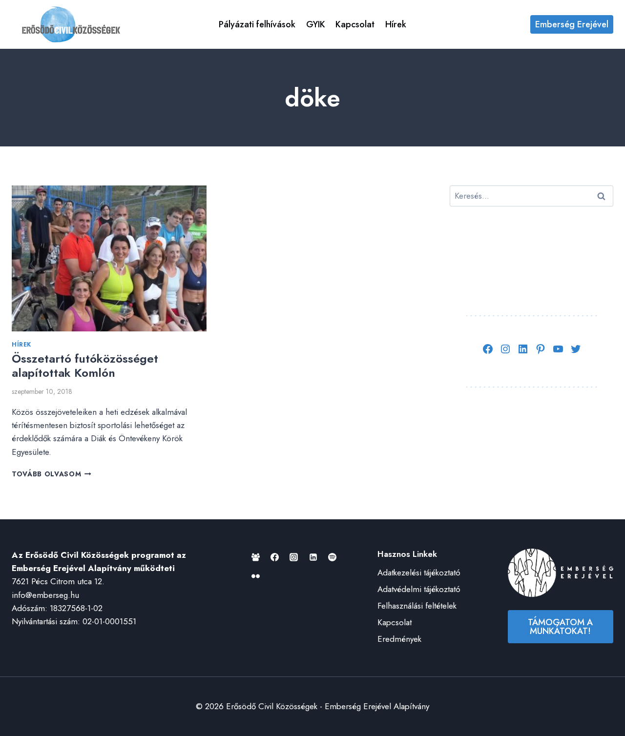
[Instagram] (294, 557)
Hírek (395, 24)
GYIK (315, 24)
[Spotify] (332, 557)
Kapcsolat (355, 24)
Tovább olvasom (51, 474)
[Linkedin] (313, 557)
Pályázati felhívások (257, 24)
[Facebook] (275, 557)
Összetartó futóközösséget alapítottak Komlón (85, 365)
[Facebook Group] (256, 557)
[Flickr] (256, 576)
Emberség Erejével (571, 24)
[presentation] (109, 258)
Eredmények (399, 639)
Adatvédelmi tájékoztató (418, 589)
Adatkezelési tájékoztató (418, 572)
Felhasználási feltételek (417, 606)
